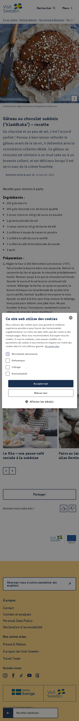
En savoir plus (52, 346)
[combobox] (70, 318)
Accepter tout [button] (41, 383)
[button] (39, 401)
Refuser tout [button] (40, 393)
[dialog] (39, 360)
